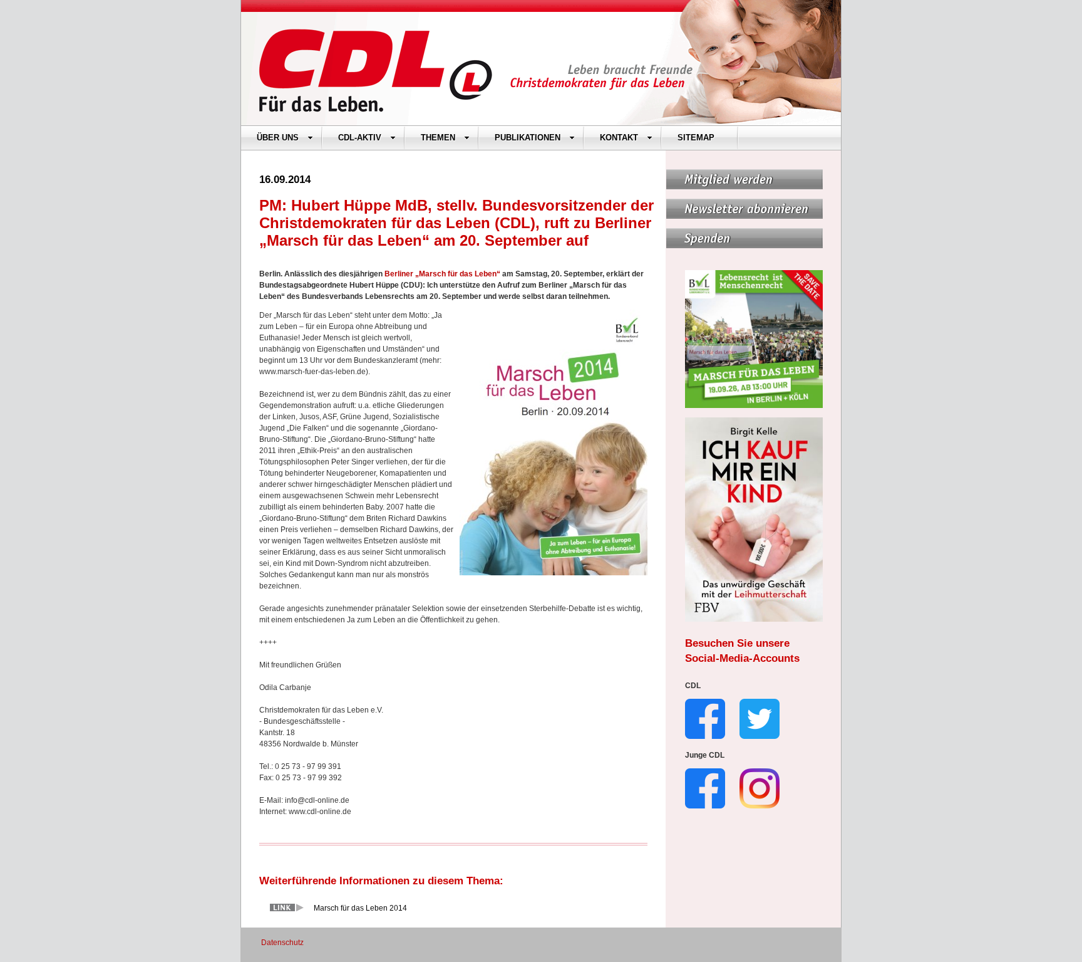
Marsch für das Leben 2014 (360, 908)
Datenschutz (282, 942)
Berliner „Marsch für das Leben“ (442, 273)
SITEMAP (696, 137)
